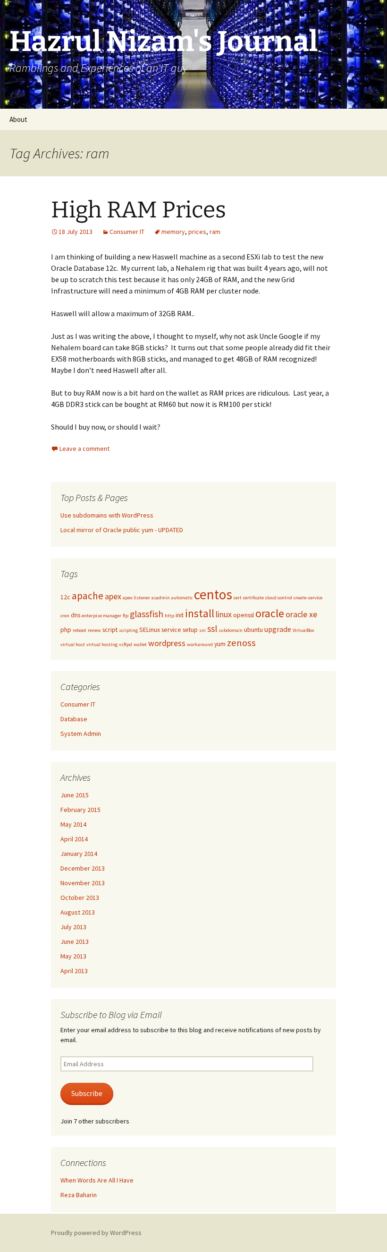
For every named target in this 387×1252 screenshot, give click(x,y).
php (65, 629)
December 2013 (82, 868)
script (110, 629)
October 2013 (79, 897)
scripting (128, 630)
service (171, 629)
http (169, 616)
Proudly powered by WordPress (96, 1232)
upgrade (277, 629)
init (180, 615)
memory (173, 231)
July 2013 (73, 927)
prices (197, 231)
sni (202, 630)
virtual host (72, 644)
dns (75, 615)
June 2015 (74, 795)
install (199, 613)
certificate (253, 598)
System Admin (80, 733)
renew (94, 630)
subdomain (231, 630)
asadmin (160, 598)
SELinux (149, 629)
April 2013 (74, 971)
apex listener (136, 598)
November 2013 (82, 883)
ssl (212, 628)
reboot (79, 630)
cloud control (278, 598)
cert (238, 598)
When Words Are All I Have (97, 1180)
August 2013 (77, 912)
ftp (125, 616)
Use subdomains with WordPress (106, 515)
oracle (269, 613)
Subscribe (86, 1093)
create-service (308, 598)
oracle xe (301, 614)
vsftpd (125, 644)
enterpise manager (101, 616)
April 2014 (74, 839)
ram (215, 231)
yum (220, 643)
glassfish (146, 614)
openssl (243, 615)
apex (113, 596)
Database (73, 719)
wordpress (166, 643)
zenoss (241, 643)
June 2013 (74, 941)
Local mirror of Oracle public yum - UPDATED (121, 530)
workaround (200, 644)
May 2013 (73, 956)
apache (87, 595)
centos (213, 594)
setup (190, 629)
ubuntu (253, 629)
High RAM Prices (138, 210)
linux (224, 614)
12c (65, 597)
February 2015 (80, 809)
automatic (182, 598)
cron (64, 616)
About (18, 119)
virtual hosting (102, 644)
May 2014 (73, 824)
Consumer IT (126, 231)
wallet (140, 644)
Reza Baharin (78, 1195)
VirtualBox (303, 630)
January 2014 (78, 853)
